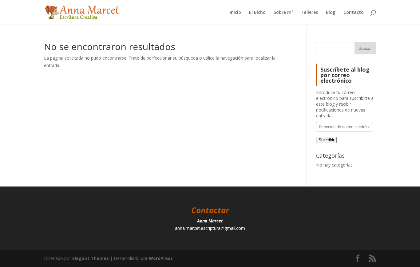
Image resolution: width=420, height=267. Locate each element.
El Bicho (257, 12)
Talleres (309, 12)
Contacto (353, 12)
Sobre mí (283, 12)
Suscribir (326, 140)
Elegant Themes (90, 258)
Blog (330, 12)
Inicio (235, 12)
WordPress (161, 258)
